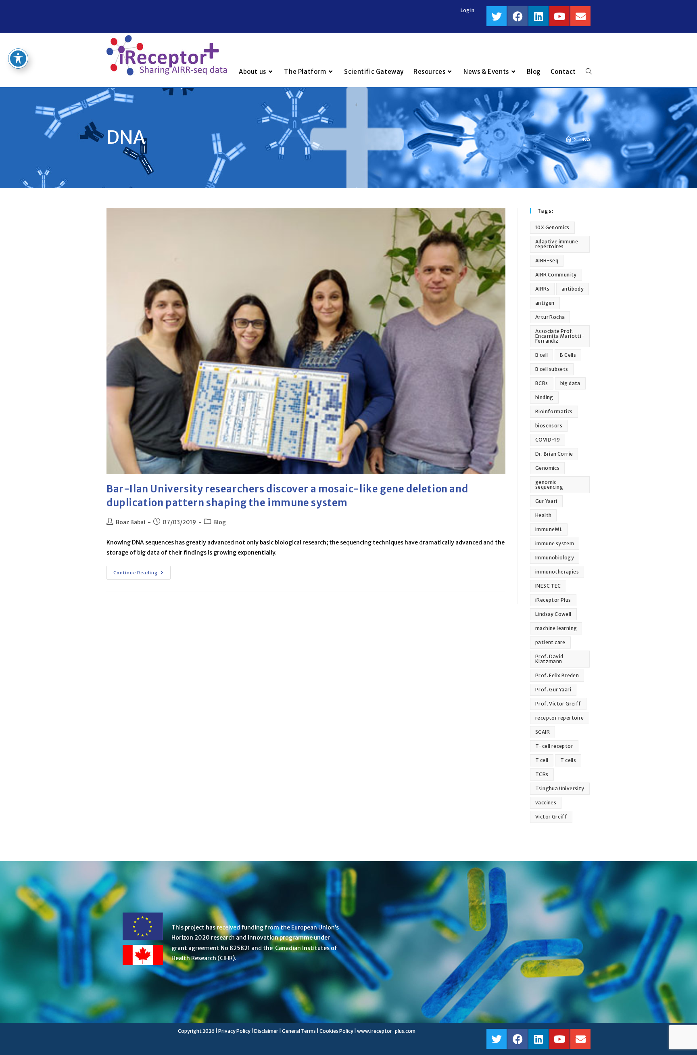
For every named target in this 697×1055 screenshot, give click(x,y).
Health (543, 515)
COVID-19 (547, 440)
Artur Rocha (550, 317)
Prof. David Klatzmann (549, 658)
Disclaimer (266, 1031)
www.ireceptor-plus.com (386, 1031)
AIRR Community (556, 275)
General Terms (299, 1031)
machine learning (556, 628)
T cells (568, 760)
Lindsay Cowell (553, 614)
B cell (541, 355)
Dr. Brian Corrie (554, 454)
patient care (550, 642)
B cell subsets (551, 369)
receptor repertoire (559, 718)
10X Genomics (552, 227)
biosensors (548, 426)
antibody (572, 289)
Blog (219, 522)
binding (544, 397)
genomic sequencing (549, 484)
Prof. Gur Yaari (553, 690)
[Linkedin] (538, 16)
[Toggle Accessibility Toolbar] (18, 58)
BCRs (541, 383)
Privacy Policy (234, 1031)
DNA (585, 139)
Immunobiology (554, 558)
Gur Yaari (546, 501)
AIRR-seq (546, 260)
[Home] (568, 139)
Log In (467, 10)
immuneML (548, 529)
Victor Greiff (551, 817)
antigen (545, 303)
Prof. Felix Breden (557, 675)
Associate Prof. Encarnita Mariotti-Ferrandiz (559, 336)
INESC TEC (548, 586)
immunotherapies (557, 572)
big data (570, 383)
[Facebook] (517, 16)
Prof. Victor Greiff (558, 704)
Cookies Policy (336, 1031)
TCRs (542, 774)
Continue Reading (142, 571)
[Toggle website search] (589, 72)
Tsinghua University (559, 788)
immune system (554, 543)
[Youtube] (559, 16)
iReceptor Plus (553, 600)
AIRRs (542, 289)
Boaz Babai (130, 522)
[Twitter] (496, 16)
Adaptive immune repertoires (556, 244)
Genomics (547, 468)
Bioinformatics (554, 411)
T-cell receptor (554, 746)
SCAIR (542, 732)
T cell (541, 760)
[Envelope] (580, 16)
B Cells (568, 355)
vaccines (545, 803)
